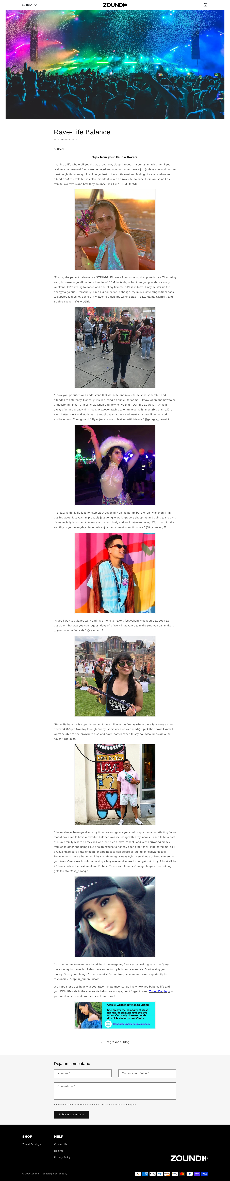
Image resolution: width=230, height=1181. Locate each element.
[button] (206, 5)
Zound (35, 1173)
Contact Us (60, 1144)
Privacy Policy (62, 1157)
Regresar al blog (117, 1042)
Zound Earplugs (159, 991)
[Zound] (115, 5)
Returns (58, 1150)
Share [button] (60, 149)
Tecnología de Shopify (54, 1173)
